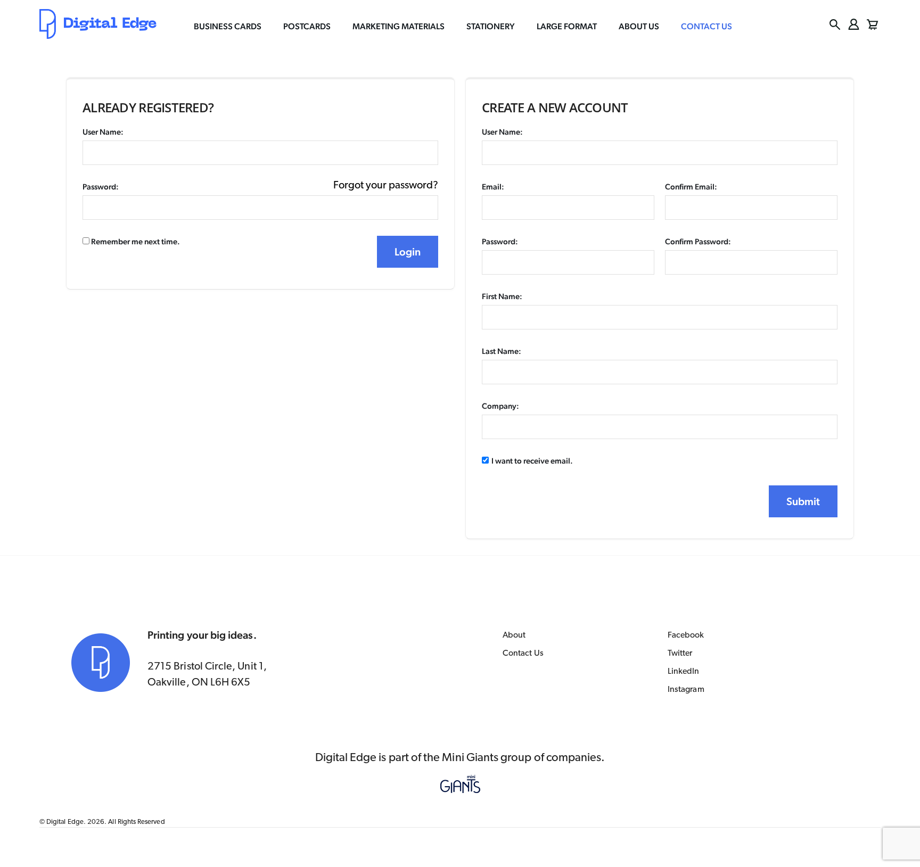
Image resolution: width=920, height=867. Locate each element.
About (514, 635)
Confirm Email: (691, 186)
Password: (101, 186)
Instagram (686, 690)
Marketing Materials (398, 26)
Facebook (686, 635)
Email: (493, 186)
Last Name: (501, 351)
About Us (639, 26)
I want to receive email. (532, 460)
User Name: (103, 131)
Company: (500, 405)
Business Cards (227, 26)
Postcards (307, 26)
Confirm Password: (698, 241)
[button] (835, 24)
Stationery (490, 26)
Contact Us (706, 26)
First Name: (502, 296)
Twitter (680, 653)
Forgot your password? (385, 186)
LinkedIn (684, 671)
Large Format (567, 26)
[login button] (853, 24)
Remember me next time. (134, 241)
